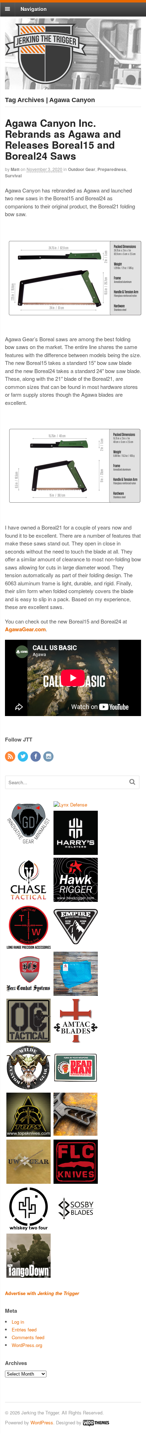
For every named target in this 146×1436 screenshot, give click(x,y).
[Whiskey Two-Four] (28, 1227)
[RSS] (10, 756)
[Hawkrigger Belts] (76, 898)
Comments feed (28, 1337)
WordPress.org (27, 1345)
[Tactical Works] (28, 945)
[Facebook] (36, 756)
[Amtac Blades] (76, 1039)
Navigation (34, 8)
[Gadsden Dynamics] (28, 841)
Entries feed (24, 1329)
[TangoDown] (28, 1274)
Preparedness (111, 169)
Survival (13, 175)
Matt (15, 169)
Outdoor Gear (81, 169)
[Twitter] (23, 756)
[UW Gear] (28, 1180)
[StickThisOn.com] (76, 1086)
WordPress (41, 1422)
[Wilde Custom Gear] (28, 1086)
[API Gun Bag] (76, 992)
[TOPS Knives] (28, 1133)
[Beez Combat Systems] (28, 992)
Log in (18, 1321)
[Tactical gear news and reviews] (45, 80)
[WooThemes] (96, 1422)
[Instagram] (49, 756)
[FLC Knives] (76, 1180)
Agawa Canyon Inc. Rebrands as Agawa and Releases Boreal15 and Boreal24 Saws (63, 139)
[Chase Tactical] (28, 898)
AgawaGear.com (25, 629)
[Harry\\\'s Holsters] (76, 851)
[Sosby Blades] (76, 1227)
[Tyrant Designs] (76, 1133)
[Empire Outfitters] (76, 945)
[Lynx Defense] (70, 804)
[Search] (132, 781)
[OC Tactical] (28, 1039)
